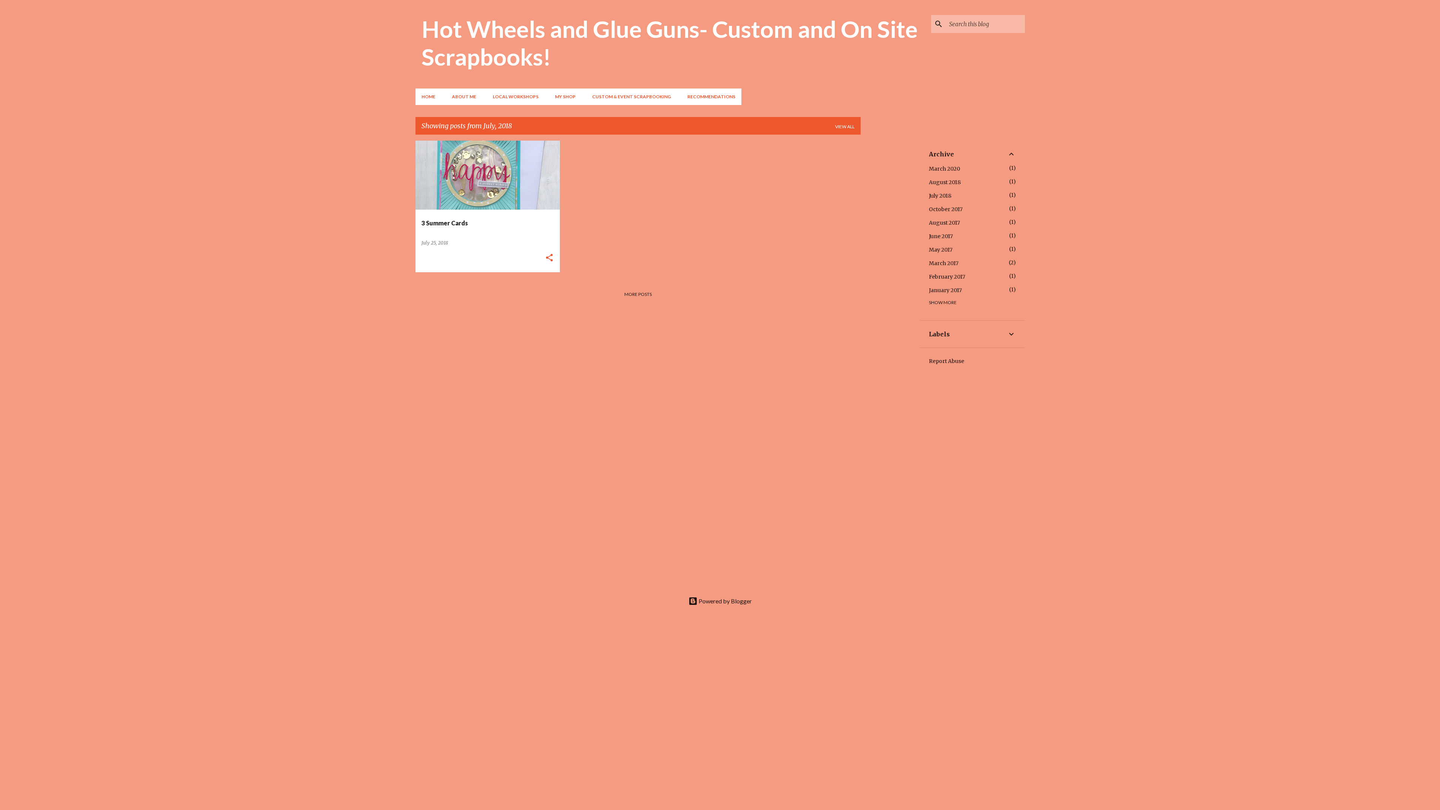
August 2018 (945, 182)
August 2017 (944, 222)
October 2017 (946, 209)
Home (428, 96)
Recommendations (711, 96)
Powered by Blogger (725, 600)
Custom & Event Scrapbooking (631, 96)
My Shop (565, 96)
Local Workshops (515, 96)
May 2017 (940, 249)
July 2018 (940, 195)
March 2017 (943, 263)
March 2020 (944, 168)
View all (845, 126)
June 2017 (941, 236)
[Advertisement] (890, 253)
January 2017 (945, 290)
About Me (464, 96)
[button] (549, 258)
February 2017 (947, 276)
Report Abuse (946, 361)
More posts (638, 294)
